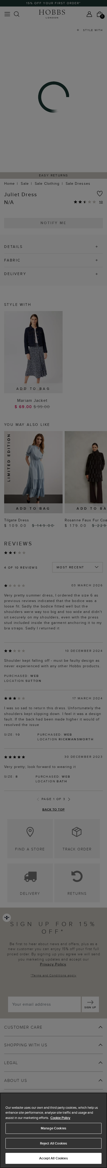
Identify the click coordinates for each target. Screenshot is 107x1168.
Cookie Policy (60, 1117)
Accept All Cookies (53, 1158)
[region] (53, 1130)
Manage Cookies (53, 1128)
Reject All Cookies (53, 1143)
